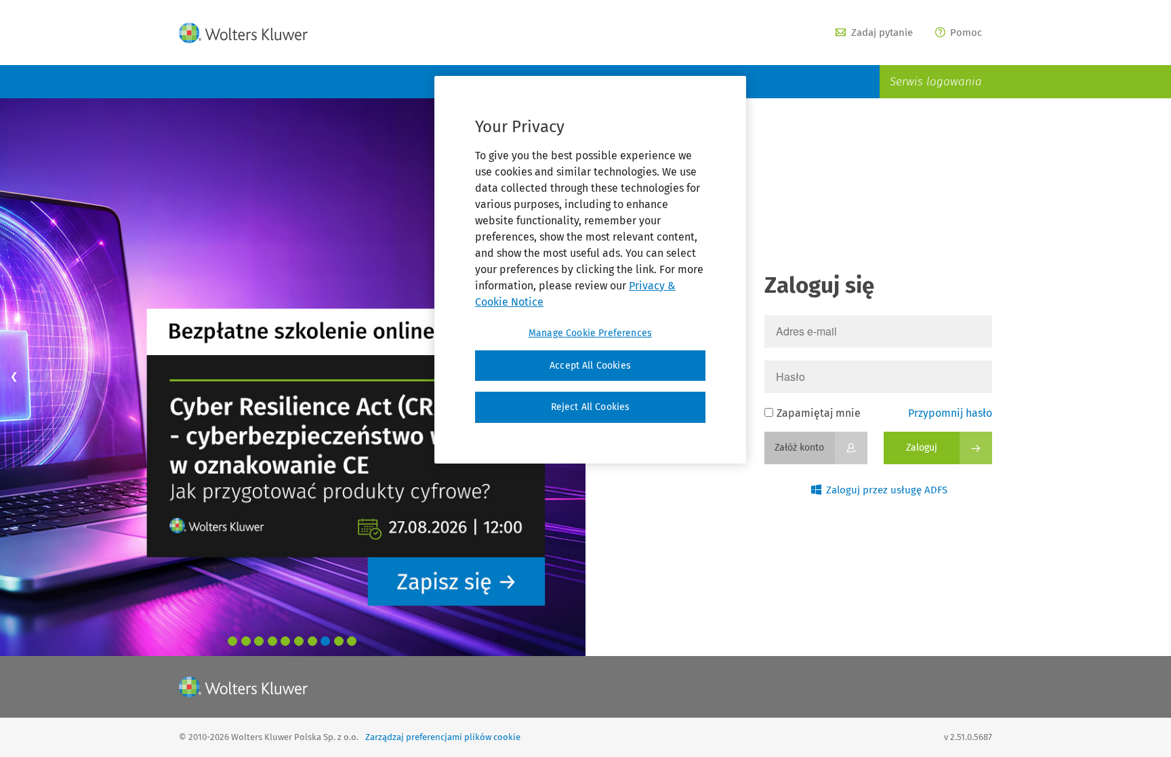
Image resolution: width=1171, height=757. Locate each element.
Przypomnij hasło (950, 413)
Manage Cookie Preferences (590, 333)
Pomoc (966, 32)
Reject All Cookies (590, 407)
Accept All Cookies (590, 365)
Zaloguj (921, 447)
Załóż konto (799, 447)
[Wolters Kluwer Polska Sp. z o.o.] (243, 32)
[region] (590, 270)
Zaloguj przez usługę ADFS (886, 490)
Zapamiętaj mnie (819, 413)
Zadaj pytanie (882, 32)
